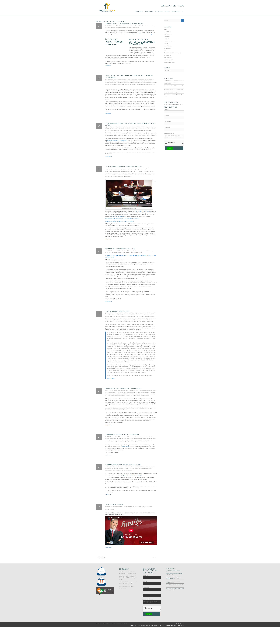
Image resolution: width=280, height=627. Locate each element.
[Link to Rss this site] (183, 624)
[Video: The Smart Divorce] (99, 507)
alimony (131, 436)
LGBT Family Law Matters (148, 127)
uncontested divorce (135, 27)
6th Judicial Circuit (141, 313)
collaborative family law (126, 80)
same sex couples (112, 135)
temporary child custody (134, 321)
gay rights (122, 133)
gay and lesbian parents (110, 133)
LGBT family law (140, 133)
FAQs (128, 250)
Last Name (166, 115)
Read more (108, 65)
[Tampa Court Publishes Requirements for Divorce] (99, 467)
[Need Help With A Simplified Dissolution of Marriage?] (99, 26)
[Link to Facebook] (176, 624)
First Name (166, 109)
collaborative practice (126, 82)
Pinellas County (120, 319)
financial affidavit (138, 25)
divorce (132, 82)
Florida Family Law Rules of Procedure (172, 52)
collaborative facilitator (116, 80)
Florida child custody (117, 318)
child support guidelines (137, 466)
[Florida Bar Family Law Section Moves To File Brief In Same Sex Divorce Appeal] (99, 126)
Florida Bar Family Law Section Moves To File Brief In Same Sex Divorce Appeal (130, 124)
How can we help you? (169, 133)
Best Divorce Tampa (149, 313)
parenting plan (150, 318)
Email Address (167, 121)
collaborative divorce (144, 79)
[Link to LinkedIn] (181, 624)
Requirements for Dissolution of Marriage (131, 475)
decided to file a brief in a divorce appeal (116, 140)
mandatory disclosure (129, 468)
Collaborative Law (149, 80)
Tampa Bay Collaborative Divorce (128, 84)
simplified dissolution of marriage (124, 27)
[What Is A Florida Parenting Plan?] (99, 314)
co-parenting (130, 314)
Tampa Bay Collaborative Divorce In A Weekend (122, 435)
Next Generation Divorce (116, 84)
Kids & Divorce (167, 36)
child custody (136, 436)
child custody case (112, 314)
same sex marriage (127, 135)
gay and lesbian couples (150, 132)
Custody (130, 313)
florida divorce (138, 82)
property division (113, 27)
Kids (133, 313)
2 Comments (114, 168)
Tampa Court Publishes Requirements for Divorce (123, 465)
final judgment (108, 468)
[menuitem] (139, 7)
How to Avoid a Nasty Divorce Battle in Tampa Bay (123, 389)
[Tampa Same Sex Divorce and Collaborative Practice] (99, 169)
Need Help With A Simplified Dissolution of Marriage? (124, 24)
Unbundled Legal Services (170, 62)
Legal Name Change (168, 59)
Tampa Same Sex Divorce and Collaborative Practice (123, 166)
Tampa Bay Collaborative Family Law (142, 84)
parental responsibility (142, 318)
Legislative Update (168, 57)
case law (130, 128)
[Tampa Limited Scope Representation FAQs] (99, 251)
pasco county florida (113, 319)
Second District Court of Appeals (138, 135)
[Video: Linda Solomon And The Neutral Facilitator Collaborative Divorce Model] (99, 78)
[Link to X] (179, 624)
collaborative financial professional (139, 80)
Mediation (166, 38)
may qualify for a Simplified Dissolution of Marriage (140, 34)
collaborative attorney (134, 79)
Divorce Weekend (126, 446)
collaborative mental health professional (113, 82)
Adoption (166, 43)
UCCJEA (124, 470)
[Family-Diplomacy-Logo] (107, 7)
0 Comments (113, 79)
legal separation (128, 133)
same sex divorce (119, 135)
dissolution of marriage (134, 132)
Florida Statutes (167, 55)
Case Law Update (123, 127)
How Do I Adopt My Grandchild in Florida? (171, 92)
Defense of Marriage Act (125, 132)
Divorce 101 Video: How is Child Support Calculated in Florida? (173, 577)
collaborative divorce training (111, 169)
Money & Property (168, 31)
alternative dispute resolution (119, 128)
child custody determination (122, 314)
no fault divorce (126, 174)
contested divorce (142, 393)
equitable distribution (130, 25)
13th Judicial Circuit (109, 128)
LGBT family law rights (148, 133)
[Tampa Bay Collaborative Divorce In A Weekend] (99, 437)
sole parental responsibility (141, 319)
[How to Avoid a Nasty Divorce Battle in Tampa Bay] (99, 391)
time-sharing (142, 321)
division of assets (122, 25)
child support (142, 436)
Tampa (146, 135)
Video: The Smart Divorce (114, 504)
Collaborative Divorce (122, 79)
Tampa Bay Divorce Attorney (116, 470)
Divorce (114, 25)
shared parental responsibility (130, 319)
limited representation (113, 252)
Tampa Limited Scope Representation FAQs (120, 249)
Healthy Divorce (135, 390)
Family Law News (139, 127)
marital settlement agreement (147, 440)
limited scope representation (124, 252)
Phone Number (167, 127)
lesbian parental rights (142, 173)
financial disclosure (146, 25)
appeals (126, 128)
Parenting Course (144, 468)
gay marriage (117, 133)
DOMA (144, 132)
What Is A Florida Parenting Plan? (117, 311)
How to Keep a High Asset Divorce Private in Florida (173, 89)
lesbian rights (134, 133)
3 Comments (114, 127)
